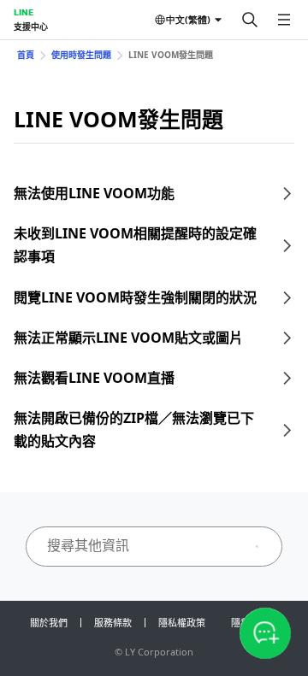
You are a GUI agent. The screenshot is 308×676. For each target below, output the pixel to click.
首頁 (25, 55)
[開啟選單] (284, 20)
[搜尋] (250, 20)
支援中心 (31, 26)
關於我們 (49, 622)
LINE (23, 12)
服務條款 (113, 622)
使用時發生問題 (81, 55)
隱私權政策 (181, 622)
